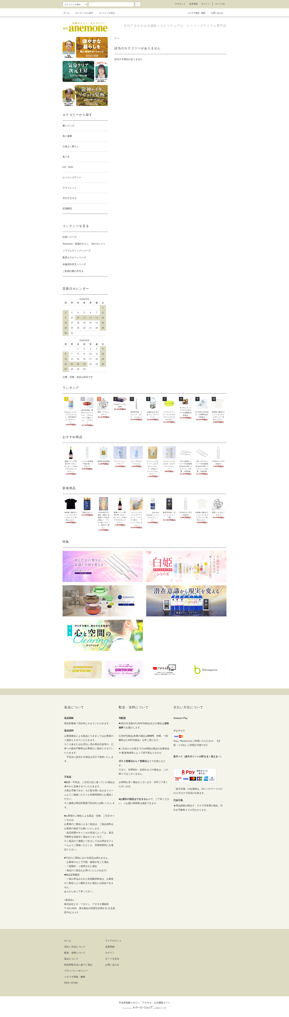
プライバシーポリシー (76, 970)
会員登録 (193, 4)
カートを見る (112, 958)
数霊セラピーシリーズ (74, 257)
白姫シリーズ (70, 237)
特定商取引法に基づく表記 (78, 964)
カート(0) (220, 4)
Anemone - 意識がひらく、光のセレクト (84, 243)
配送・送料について (74, 952)
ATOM (74, 982)
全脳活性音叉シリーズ (74, 264)
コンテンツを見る (107, 13)
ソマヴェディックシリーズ (77, 250)
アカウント (180, 4)
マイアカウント (113, 940)
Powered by (127, 1008)
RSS (66, 982)
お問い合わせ (217, 13)
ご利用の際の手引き (73, 271)
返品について (71, 958)
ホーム (66, 13)
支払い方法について (74, 946)
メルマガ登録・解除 (196, 13)
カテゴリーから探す (84, 13)
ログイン (205, 4)
